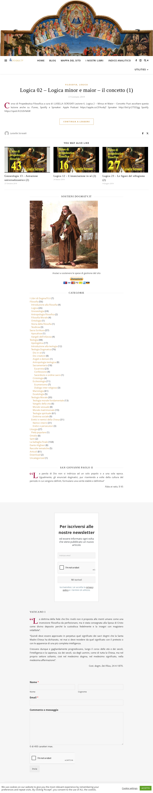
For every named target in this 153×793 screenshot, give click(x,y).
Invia (34, 768)
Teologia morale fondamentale (48, 400)
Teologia (34, 339)
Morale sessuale (41, 406)
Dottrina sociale (41, 416)
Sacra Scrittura (37, 330)
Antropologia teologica (44, 362)
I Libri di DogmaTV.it (40, 298)
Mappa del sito (71, 60)
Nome (34, 682)
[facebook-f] (136, 60)
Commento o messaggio (44, 710)
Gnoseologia (37, 311)
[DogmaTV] (16, 60)
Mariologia (38, 390)
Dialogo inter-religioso (45, 387)
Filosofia (71, 84)
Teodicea (35, 327)
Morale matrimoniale (44, 409)
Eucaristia (39, 368)
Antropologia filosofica (43, 314)
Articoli (33, 451)
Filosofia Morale (39, 317)
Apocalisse (36, 333)
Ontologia (36, 320)
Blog (52, 60)
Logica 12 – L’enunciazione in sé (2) (74, 175)
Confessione (40, 371)
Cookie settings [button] (129, 788)
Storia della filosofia (41, 323)
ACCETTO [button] (145, 788)
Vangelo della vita (42, 403)
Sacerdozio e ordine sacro (47, 374)
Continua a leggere (76, 121)
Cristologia (38, 378)
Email (34, 697)
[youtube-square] (140, 60)
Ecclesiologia (39, 381)
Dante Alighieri (37, 445)
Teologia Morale (39, 397)
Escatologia (38, 394)
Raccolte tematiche (39, 448)
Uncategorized (37, 457)
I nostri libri (95, 60)
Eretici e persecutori (43, 425)
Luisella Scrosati (18, 133)
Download (35, 454)
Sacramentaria (40, 365)
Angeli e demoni (41, 358)
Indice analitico (119, 60)
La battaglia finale (39, 441)
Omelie (33, 435)
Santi (32, 438)
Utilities (140, 69)
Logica (83, 84)
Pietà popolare (38, 432)
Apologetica (37, 342)
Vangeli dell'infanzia (41, 336)
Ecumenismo (41, 384)
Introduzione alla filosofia (44, 304)
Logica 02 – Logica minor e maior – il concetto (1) (76, 90)
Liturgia (34, 429)
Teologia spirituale (42, 413)
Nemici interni (40, 422)
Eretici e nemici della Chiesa (45, 419)
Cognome (82, 692)
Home (41, 60)
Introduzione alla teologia (44, 346)
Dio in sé (37, 352)
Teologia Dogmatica (41, 349)
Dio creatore (39, 355)
